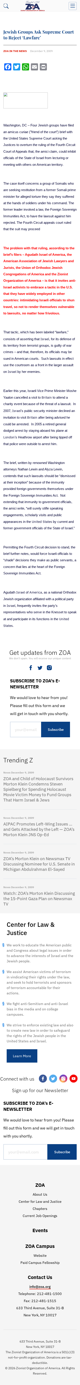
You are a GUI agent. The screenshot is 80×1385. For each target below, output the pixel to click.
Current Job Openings (40, 1215)
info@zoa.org (40, 1286)
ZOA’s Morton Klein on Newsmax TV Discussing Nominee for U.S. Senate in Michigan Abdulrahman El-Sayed (39, 864)
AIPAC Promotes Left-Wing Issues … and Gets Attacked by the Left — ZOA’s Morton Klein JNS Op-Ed (38, 829)
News (6, 772)
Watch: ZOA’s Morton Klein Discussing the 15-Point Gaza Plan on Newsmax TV (39, 899)
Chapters (40, 1208)
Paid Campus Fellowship (40, 1262)
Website (40, 1255)
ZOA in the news (15, 51)
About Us (40, 1194)
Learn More (22, 1056)
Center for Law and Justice (40, 1201)
